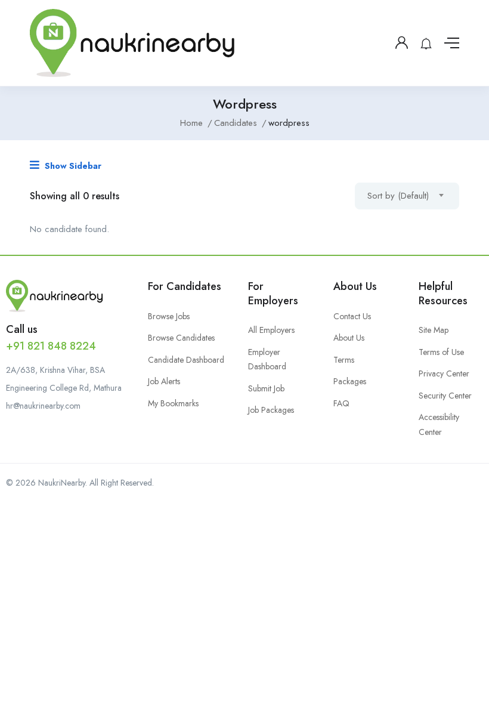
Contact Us (352, 316)
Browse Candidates (181, 338)
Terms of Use (441, 352)
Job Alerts (164, 381)
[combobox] (407, 196)
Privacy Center (444, 373)
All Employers (271, 330)
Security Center (445, 396)
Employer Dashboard (267, 359)
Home (191, 122)
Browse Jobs (169, 316)
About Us (348, 338)
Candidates (235, 122)
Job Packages (271, 410)
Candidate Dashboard (186, 360)
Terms (343, 360)
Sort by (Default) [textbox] (398, 195)
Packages (349, 381)
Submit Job (266, 388)
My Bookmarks (173, 403)
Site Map (433, 330)
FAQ (341, 403)
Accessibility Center (439, 424)
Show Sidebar (71, 166)
